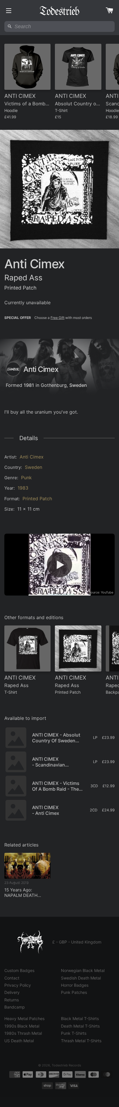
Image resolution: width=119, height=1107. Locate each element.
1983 (23, 488)
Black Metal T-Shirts (80, 1018)
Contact (11, 977)
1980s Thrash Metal (23, 1033)
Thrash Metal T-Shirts (81, 1040)
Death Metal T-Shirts (80, 1026)
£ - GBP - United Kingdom (76, 941)
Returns (11, 999)
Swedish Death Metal (81, 977)
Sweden (78, 385)
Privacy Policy (17, 985)
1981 (29, 385)
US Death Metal (19, 1040)
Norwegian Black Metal (83, 970)
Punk (26, 477)
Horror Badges (74, 985)
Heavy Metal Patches (24, 1018)
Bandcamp (14, 1007)
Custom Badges (19, 970)
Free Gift (57, 317)
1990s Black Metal (21, 1026)
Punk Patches (74, 992)
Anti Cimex (32, 457)
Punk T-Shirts (73, 1033)
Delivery (12, 992)
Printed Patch (37, 498)
